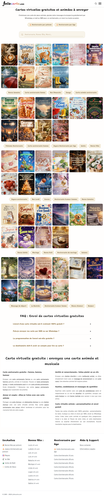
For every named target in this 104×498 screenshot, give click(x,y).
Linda (30, 468)
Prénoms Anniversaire (14, 146)
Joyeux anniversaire (19, 199)
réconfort (79, 393)
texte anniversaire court (18, 384)
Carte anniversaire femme (35, 93)
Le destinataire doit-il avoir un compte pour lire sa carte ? (38, 346)
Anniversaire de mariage (67, 253)
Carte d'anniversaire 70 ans (64, 478)
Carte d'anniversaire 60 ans (64, 474)
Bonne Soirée (23, 253)
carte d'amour (16, 402)
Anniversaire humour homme (66, 199)
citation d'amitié (70, 376)
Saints (83, 146)
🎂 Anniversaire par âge (65, 25)
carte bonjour (59, 396)
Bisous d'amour (77, 306)
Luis (29, 456)
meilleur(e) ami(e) (88, 376)
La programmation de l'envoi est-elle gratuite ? (33, 338)
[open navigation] (100, 3)
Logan (30, 472)
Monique (31, 464)
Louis (30, 445)
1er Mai (7, 459)
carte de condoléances (87, 391)
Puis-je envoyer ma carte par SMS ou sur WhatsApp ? (36, 331)
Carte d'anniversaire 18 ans (63, 455)
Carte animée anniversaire (86, 93)
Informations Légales (87, 449)
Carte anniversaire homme (38, 146)
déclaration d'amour (31, 402)
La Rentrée (35, 306)
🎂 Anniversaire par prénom (40, 25)
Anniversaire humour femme (56, 306)
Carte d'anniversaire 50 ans (64, 471)
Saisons (84, 253)
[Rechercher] (96, 3)
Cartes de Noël (9, 463)
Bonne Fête (94, 146)
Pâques (7, 455)
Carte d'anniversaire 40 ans (64, 467)
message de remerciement (83, 379)
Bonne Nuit (48, 253)
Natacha (31, 460)
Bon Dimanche (55, 93)
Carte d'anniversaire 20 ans (64, 459)
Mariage (35, 253)
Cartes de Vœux (10, 467)
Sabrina (31, 479)
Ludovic (31, 449)
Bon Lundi (35, 199)
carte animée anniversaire (39, 384)
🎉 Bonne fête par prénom (12, 445)
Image (68, 93)
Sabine (30, 483)
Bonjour (91, 306)
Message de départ (18, 306)
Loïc (29, 453)
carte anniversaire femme (21, 379)
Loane (30, 476)
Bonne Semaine (14, 93)
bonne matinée (75, 396)
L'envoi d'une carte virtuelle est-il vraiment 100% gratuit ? (38, 324)
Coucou (47, 199)
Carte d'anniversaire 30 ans (64, 463)
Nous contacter (85, 445)
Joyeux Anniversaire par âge (64, 146)
